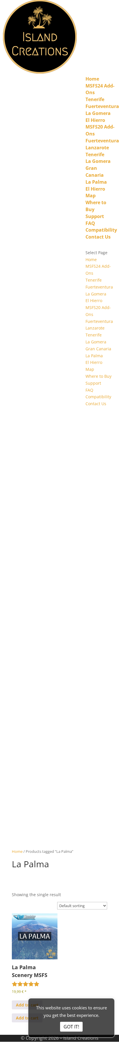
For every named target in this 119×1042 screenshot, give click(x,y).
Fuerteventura (102, 106)
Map (90, 195)
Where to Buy (98, 376)
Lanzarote (97, 147)
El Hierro (95, 120)
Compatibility (101, 230)
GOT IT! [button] (71, 1027)
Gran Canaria (94, 171)
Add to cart (27, 1005)
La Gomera (98, 113)
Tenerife (94, 99)
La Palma (96, 182)
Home (92, 79)
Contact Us (98, 237)
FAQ (90, 223)
